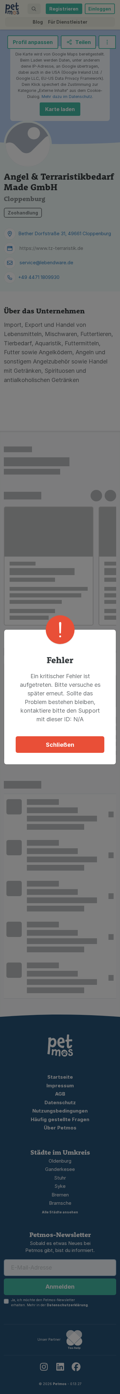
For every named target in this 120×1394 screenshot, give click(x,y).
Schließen (60, 744)
